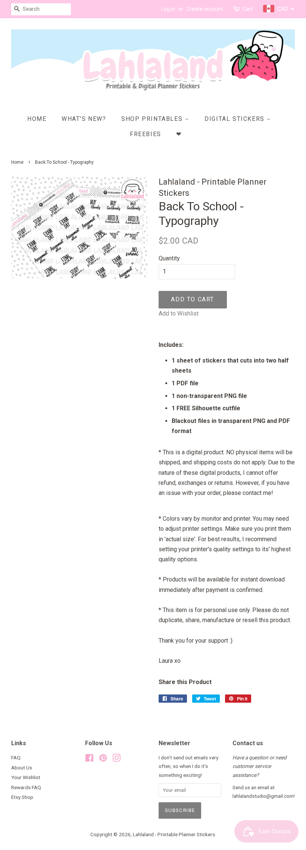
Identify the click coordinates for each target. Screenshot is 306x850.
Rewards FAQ (26, 787)
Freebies (145, 134)
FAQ (16, 757)
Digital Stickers (235, 118)
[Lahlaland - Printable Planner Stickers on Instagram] (116, 759)
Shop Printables (153, 118)
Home (36, 118)
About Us (21, 768)
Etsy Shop (22, 797)
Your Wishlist (25, 777)
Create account (205, 9)
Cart (248, 9)
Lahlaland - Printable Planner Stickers (174, 834)
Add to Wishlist (179, 313)
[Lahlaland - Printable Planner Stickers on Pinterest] (103, 759)
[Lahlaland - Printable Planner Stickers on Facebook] (89, 759)
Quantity (169, 258)
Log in (168, 9)
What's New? (84, 118)
